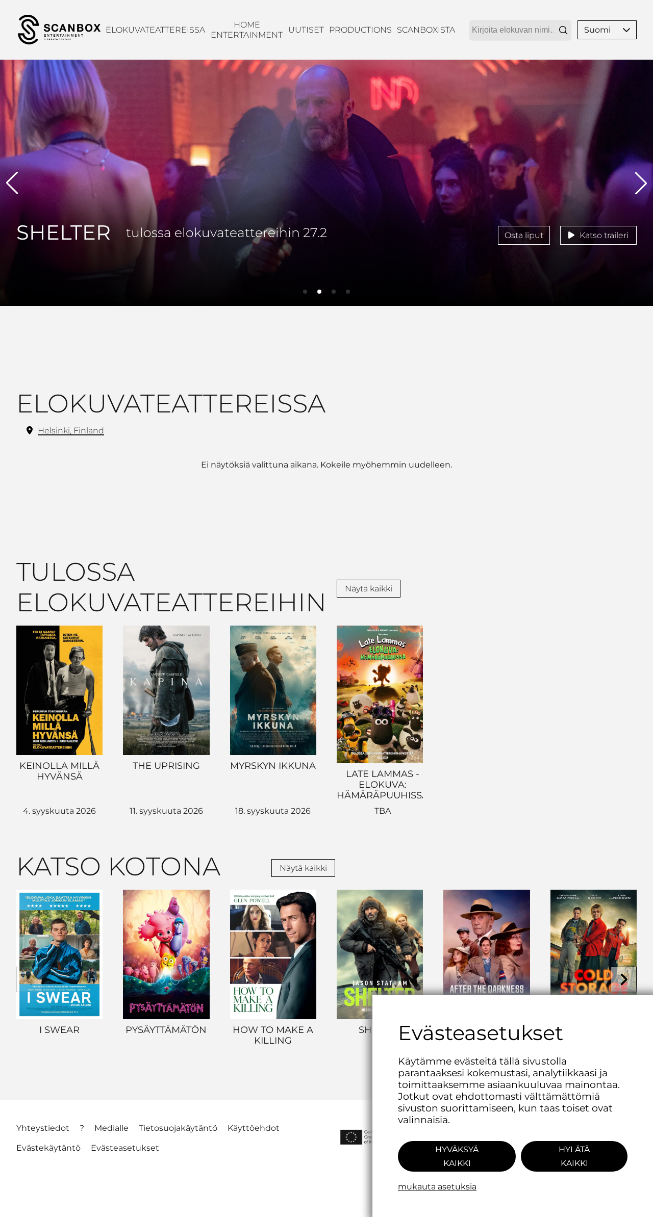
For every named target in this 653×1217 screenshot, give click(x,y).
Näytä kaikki (368, 588)
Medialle (111, 1128)
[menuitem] (155, 30)
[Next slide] (624, 980)
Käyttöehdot (254, 1128)
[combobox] (520, 30)
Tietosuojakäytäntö (178, 1128)
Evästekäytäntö (48, 1148)
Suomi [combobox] (597, 30)
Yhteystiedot (42, 1128)
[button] (626, 30)
